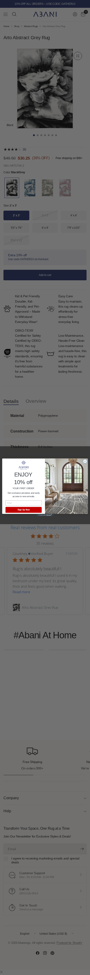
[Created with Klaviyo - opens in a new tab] (45, 515)
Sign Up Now (24, 510)
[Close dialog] (85, 461)
